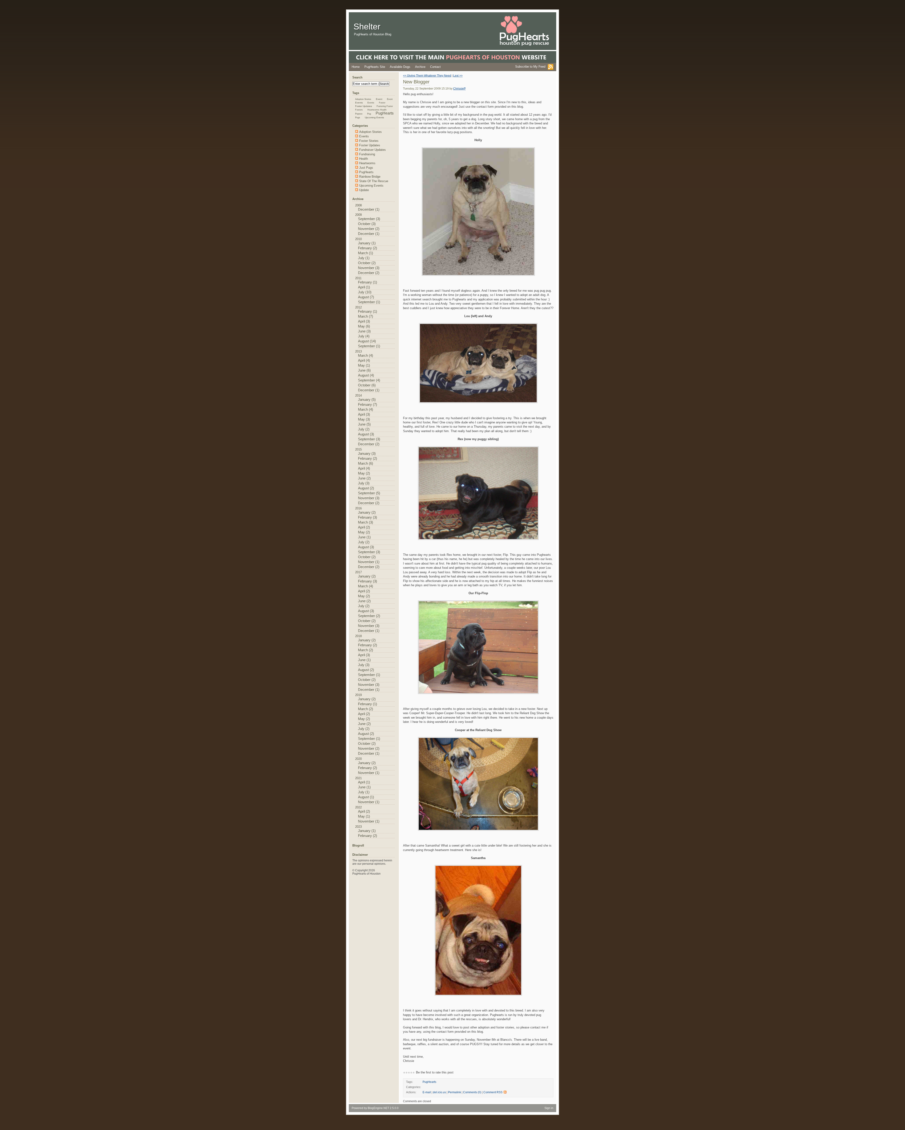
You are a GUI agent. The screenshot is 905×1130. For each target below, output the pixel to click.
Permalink (454, 1092)
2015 (367, 476)
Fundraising (367, 154)
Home (356, 67)
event (379, 99)
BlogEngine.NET (378, 1108)
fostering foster (385, 106)
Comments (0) (472, 1092)
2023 (366, 831)
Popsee (358, 114)
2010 (367, 256)
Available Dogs (400, 67)
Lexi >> (458, 75)
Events (370, 103)
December (366, 209)
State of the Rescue (373, 181)
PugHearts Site (374, 67)
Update (364, 190)
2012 (367, 327)
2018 (367, 663)
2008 (367, 207)
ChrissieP (459, 88)
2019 (367, 724)
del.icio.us (439, 1092)
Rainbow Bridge (369, 176)
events (359, 102)
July (361, 258)
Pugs (357, 117)
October (364, 224)
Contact (435, 67)
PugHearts (429, 1082)
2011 (367, 290)
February (365, 248)
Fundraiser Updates (372, 149)
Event (390, 99)
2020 (367, 766)
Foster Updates (363, 106)
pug (369, 114)
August (363, 297)
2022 (367, 814)
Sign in (548, 1108)
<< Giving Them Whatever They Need (427, 75)
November (366, 229)
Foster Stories (368, 141)
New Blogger (416, 81)
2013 (367, 371)
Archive (420, 67)
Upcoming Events (374, 117)
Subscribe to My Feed (530, 66)
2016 (367, 538)
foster (382, 103)
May (361, 326)
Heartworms (367, 163)
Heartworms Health (377, 110)
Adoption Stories (363, 99)
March (363, 253)
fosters (359, 110)
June (362, 331)
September (366, 219)
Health (363, 158)
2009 (367, 224)
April (361, 287)
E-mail (427, 1092)
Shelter (367, 26)
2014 (367, 420)
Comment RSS (492, 1092)
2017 (367, 601)
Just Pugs (366, 167)
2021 (367, 790)
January (364, 243)
